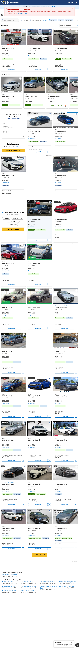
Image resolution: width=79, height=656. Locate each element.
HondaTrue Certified (61, 306)
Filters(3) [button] (25, 20)
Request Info (11, 69)
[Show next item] (49, 208)
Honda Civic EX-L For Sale (28, 590)
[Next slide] (76, 92)
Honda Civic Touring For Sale (67, 582)
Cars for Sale (4, 12)
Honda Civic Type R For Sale (48, 582)
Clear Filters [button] (44, 20)
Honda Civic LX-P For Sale (66, 586)
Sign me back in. (22, 13)
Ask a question (13, 229)
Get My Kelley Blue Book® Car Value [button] (13, 140)
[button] (69, 3)
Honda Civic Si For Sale (27, 582)
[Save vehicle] (24, 31)
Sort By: (62, 26)
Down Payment (6, 131)
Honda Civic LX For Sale (8, 582)
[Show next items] (75, 20)
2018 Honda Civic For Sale (9, 574)
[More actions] (23, 69)
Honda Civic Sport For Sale (28, 586)
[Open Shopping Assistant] (77, 645)
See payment (5, 56)
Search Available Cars (13, 150)
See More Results (39, 555)
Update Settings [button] (19, 146)
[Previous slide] (2, 92)
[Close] (72, 642)
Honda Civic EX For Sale (8, 586)
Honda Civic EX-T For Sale (9, 590)
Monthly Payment (6, 122)
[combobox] (10, 20)
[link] (43, 59)
